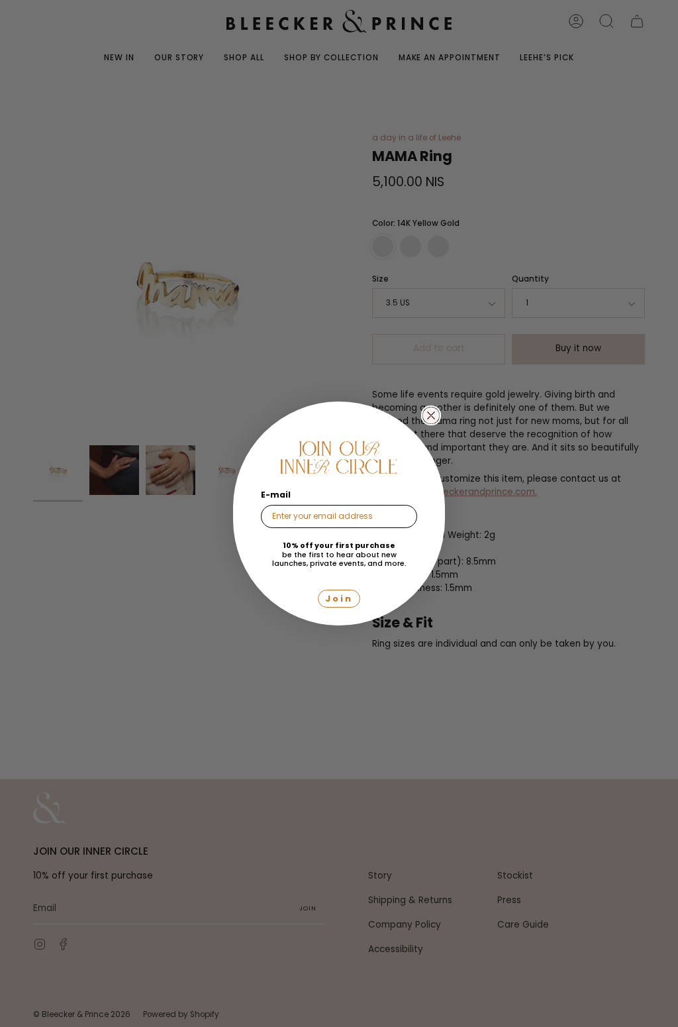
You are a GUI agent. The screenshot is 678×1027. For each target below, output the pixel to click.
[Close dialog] (431, 415)
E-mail (276, 494)
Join (339, 598)
